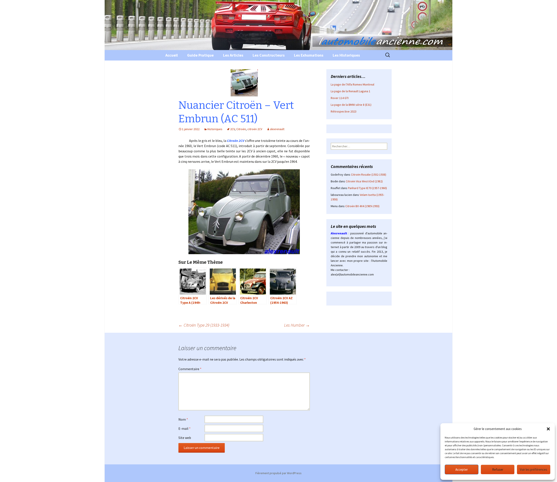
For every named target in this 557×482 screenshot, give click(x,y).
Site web (184, 437)
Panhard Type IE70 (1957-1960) (367, 188)
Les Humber (297, 325)
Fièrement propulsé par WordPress (278, 473)
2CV (232, 129)
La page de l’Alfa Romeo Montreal (352, 84)
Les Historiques (346, 55)
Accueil (171, 55)
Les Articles (233, 55)
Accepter (461, 469)
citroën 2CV (254, 129)
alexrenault (277, 129)
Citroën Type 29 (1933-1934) (203, 325)
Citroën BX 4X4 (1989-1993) (362, 206)
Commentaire (189, 369)
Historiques (214, 129)
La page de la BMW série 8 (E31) (351, 105)
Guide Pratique (200, 55)
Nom (183, 419)
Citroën (241, 129)
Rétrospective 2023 (343, 111)
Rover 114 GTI (340, 98)
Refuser (497, 469)
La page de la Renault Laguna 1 (350, 91)
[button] (548, 429)
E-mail (184, 428)
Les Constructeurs (269, 55)
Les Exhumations (308, 55)
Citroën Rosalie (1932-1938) (368, 174)
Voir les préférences (533, 469)
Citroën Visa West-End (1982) (364, 181)
